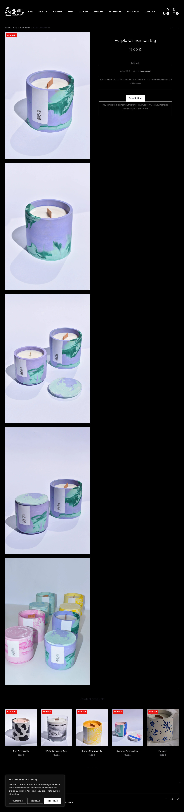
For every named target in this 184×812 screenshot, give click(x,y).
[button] (88, 767)
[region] (35, 791)
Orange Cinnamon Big (91, 751)
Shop (70, 11)
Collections (151, 11)
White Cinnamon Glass (56, 751)
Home (30, 11)
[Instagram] (172, 799)
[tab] (135, 98)
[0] (164, 13)
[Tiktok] (178, 799)
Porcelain (163, 751)
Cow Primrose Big (21, 751)
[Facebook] (166, 799)
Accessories (115, 11)
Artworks (98, 11)
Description (135, 98)
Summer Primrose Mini (127, 751)
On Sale (58, 11)
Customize (17, 800)
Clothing (83, 11)
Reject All (35, 800)
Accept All (53, 800)
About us (43, 11)
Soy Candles (133, 11)
